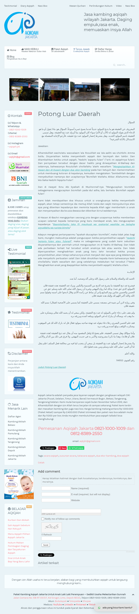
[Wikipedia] (60, 506)
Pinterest (81, 604)
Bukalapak (61, 601)
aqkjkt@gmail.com (90, 441)
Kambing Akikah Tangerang (17, 440)
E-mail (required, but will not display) (90, 494)
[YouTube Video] (43, 506)
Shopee (87, 601)
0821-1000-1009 (17, 129)
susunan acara (67, 455)
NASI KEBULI (34, 50)
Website (75, 500)
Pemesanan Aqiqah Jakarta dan (86, 431)
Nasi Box (42, 5)
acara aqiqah (51, 455)
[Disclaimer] (19, 383)
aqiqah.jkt (14, 146)
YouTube (57, 604)
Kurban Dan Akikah (18, 520)
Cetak (41, 462)
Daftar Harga (104, 50)
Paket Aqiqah (59, 50)
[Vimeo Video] (56, 506)
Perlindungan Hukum (100, 5)
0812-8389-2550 (18, 136)
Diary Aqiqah (27, 5)
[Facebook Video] (47, 506)
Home (12, 50)
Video (119, 5)
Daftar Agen (14, 416)
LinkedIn (69, 604)
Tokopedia (74, 601)
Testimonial (10, 5)
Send (45, 545)
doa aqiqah (123, 455)
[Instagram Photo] (52, 506)
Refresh (47, 534)
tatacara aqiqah (86, 455)
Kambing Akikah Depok (17, 449)
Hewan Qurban (77, 5)
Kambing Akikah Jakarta (17, 457)
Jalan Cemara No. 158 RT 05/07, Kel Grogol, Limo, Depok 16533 (47, 597)
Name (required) (80, 488)
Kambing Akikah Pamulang (17, 432)
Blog (16, 57)
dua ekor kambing (106, 455)
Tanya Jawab (81, 50)
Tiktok (92, 604)
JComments (130, 552)
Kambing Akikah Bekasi (17, 423)
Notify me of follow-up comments (62, 518)
